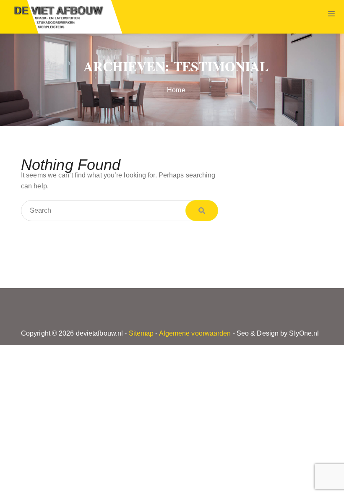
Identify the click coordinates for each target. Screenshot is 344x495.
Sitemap (141, 333)
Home (176, 90)
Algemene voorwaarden (195, 333)
